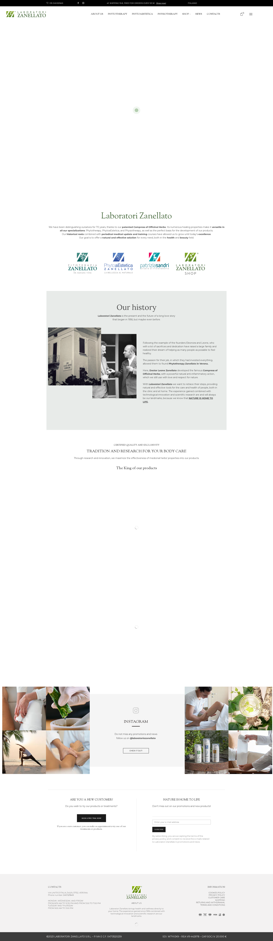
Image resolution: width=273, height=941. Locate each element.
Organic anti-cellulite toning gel (67, 653)
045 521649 (68, 895)
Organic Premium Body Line (65, 649)
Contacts (213, 14)
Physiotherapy (168, 14)
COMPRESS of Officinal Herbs (136, 569)
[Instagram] (83, 3)
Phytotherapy (117, 14)
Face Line (190, 649)
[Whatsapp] (145, 925)
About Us (97, 14)
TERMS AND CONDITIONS (212, 905)
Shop (185, 14)
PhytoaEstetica (142, 14)
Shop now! (161, 3)
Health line (136, 565)
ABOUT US (136, 903)
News (198, 14)
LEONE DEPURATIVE (153, 653)
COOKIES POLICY (217, 892)
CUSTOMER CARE (216, 897)
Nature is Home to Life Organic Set (112, 655)
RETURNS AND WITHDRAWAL (210, 902)
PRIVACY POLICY (217, 895)
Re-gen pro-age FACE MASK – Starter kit (202, 655)
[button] (143, 579)
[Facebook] (78, 3)
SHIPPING (220, 900)
